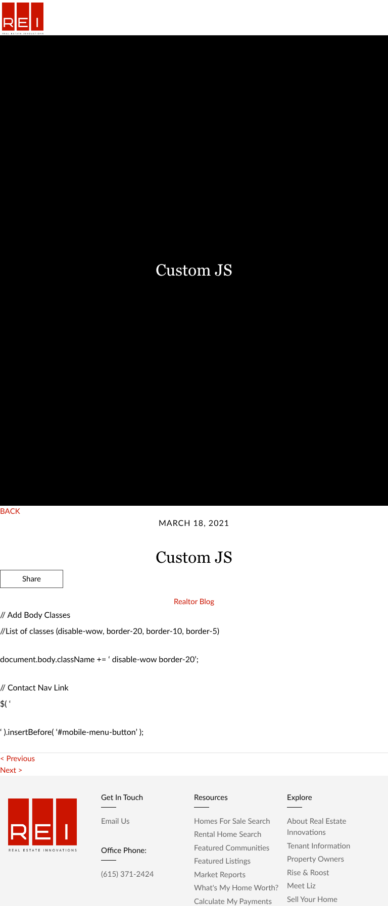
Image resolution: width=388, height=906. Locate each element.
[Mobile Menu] (365, 20)
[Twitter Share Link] (31, 606)
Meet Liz (301, 885)
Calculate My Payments (233, 901)
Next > (11, 770)
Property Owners (315, 859)
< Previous (17, 758)
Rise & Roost (308, 872)
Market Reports (220, 874)
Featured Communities (231, 847)
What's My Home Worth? (236, 887)
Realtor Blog (194, 601)
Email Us (115, 821)
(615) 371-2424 (127, 874)
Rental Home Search (227, 834)
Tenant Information (318, 845)
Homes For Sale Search (232, 821)
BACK (10, 511)
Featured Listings (222, 861)
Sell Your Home (312, 899)
